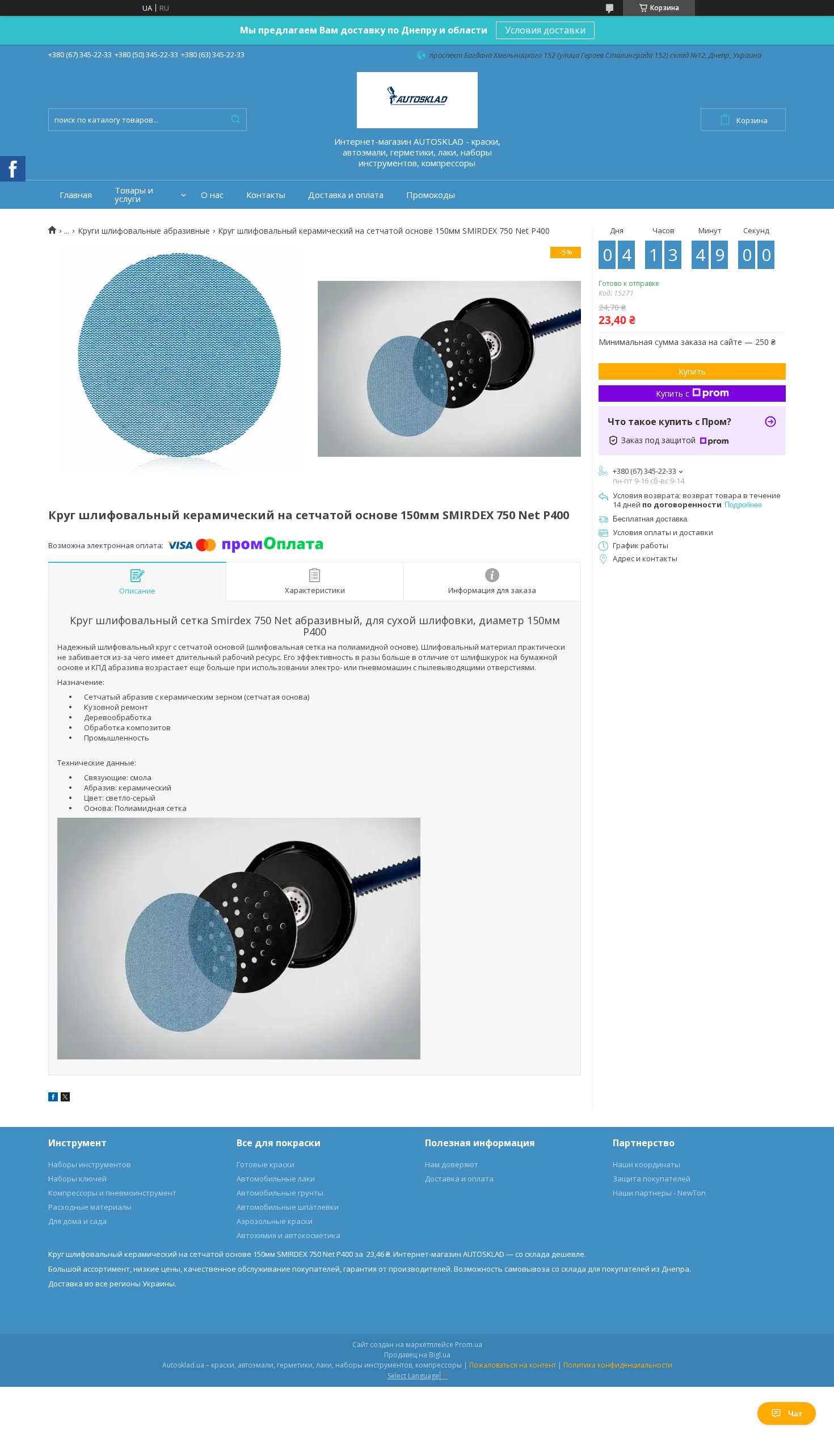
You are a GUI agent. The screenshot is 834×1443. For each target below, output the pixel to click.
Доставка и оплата (346, 195)
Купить (692, 371)
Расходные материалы (90, 1207)
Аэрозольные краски (275, 1221)
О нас (212, 195)
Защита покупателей (651, 1178)
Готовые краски (265, 1164)
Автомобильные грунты (280, 1193)
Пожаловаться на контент (512, 1365)
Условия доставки (545, 30)
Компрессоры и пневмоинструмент (112, 1193)
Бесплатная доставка (650, 519)
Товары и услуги (134, 194)
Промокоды (430, 195)
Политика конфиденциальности (617, 1365)
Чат (795, 1413)
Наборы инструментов (89, 1164)
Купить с (672, 393)
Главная (76, 195)
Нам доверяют (451, 1164)
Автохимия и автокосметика (288, 1235)
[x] (65, 1098)
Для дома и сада (77, 1221)
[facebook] (53, 1098)
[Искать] (235, 119)
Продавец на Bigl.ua (417, 1355)
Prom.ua (468, 1344)
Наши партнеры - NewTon (659, 1193)
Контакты (265, 195)
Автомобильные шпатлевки (288, 1207)
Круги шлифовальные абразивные (144, 231)
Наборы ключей (77, 1178)
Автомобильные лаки (276, 1178)
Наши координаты (646, 1164)
